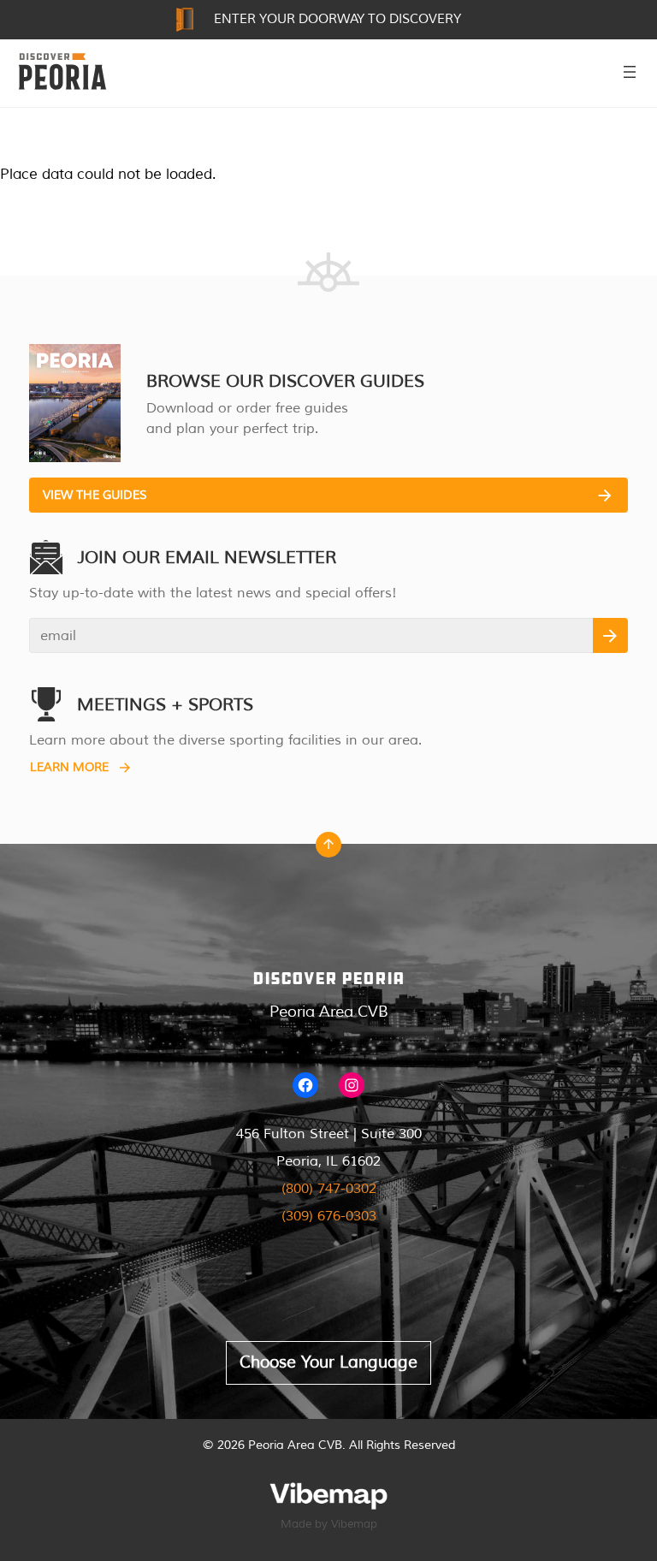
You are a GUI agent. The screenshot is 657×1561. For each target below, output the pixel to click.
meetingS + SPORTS (165, 704)
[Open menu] (629, 72)
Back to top (328, 849)
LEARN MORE (69, 767)
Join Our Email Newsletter (206, 557)
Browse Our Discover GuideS (285, 381)
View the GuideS (95, 495)
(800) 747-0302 (328, 1188)
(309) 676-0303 (328, 1216)
